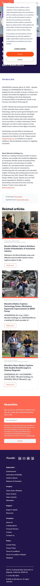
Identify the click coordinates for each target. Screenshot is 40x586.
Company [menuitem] (9, 518)
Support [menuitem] (9, 506)
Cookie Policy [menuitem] (11, 545)
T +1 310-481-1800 (12, 576)
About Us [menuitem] (9, 522)
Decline (20, 59)
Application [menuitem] (10, 467)
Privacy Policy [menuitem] (11, 548)
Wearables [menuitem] (10, 500)
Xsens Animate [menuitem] (11, 497)
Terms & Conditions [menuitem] (13, 551)
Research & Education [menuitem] (14, 481)
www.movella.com (8, 187)
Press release (18, 196)
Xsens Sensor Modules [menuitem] (14, 490)
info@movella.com (8, 138)
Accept (20, 54)
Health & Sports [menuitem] (11, 478)
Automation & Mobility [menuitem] (14, 475)
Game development (23, 199)
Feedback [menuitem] (9, 558)
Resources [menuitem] (9, 513)
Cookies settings (20, 49)
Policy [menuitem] (8, 541)
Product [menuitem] (9, 486)
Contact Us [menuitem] (10, 535)
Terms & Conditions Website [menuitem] (16, 554)
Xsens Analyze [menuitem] (11, 494)
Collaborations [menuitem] (11, 526)
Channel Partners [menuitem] (12, 529)
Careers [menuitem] (9, 532)
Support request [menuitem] (11, 510)
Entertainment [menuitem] (11, 471)
